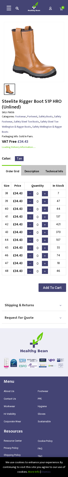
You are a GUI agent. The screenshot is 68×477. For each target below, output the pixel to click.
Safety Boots (46, 116)
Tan (19, 158)
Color (6, 158)
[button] (52, 287)
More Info (34, 471)
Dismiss (46, 471)
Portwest (32, 116)
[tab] (11, 170)
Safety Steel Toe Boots (26, 121)
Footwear (20, 116)
